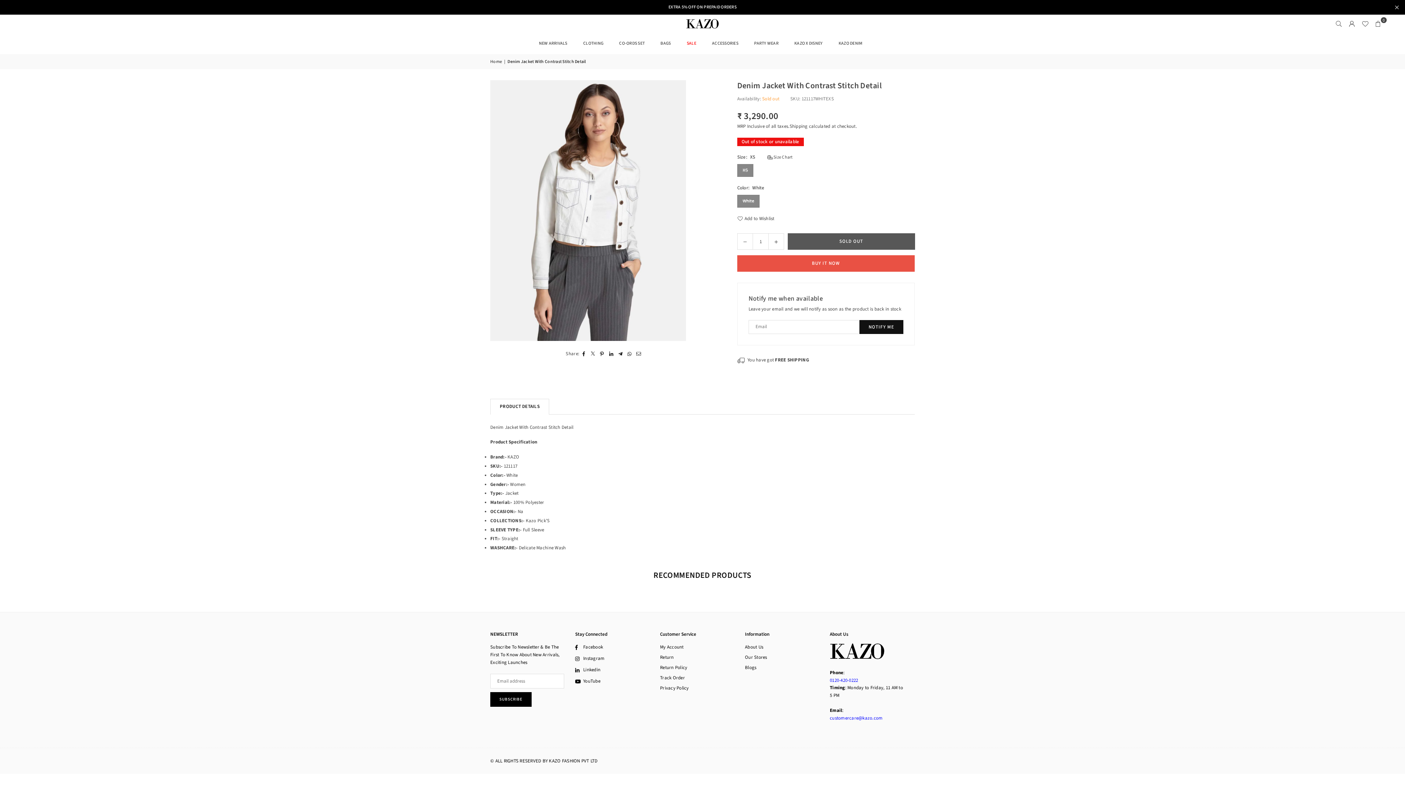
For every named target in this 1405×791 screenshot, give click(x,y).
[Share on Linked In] (611, 354)
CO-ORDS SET (632, 43)
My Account (672, 647)
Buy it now (826, 263)
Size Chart (783, 157)
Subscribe (510, 699)
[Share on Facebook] (584, 354)
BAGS (665, 43)
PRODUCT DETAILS (520, 406)
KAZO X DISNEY (808, 43)
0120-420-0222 (844, 680)
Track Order (672, 678)
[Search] (1338, 23)
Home (496, 62)
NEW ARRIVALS (553, 43)
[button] (1378, 23)
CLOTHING (593, 43)
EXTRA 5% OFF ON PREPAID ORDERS (702, 7)
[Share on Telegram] (620, 354)
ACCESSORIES (725, 43)
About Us (754, 647)
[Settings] (1352, 23)
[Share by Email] (638, 354)
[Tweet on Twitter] (593, 354)
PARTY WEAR (766, 43)
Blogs (750, 667)
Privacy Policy (674, 688)
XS (745, 170)
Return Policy (673, 667)
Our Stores (756, 657)
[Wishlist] (1365, 23)
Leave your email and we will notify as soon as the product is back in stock (825, 309)
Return (667, 657)
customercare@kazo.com (856, 718)
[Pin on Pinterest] (602, 354)
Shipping (799, 126)
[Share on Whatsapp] (629, 354)
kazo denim (851, 43)
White (748, 201)
